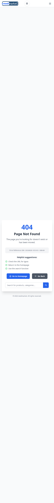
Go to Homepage (19, 276)
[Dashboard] (27, 3)
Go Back (41, 276)
